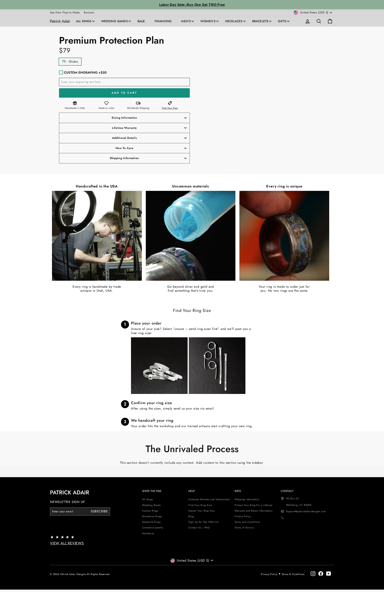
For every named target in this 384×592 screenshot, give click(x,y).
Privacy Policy (243, 516)
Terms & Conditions (293, 574)
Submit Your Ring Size (201, 511)
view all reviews (67, 543)
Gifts (282, 21)
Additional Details (124, 138)
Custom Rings (150, 511)
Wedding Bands (114, 21)
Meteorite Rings (151, 522)
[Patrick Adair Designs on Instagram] (313, 573)
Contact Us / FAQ (198, 527)
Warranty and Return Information (254, 511)
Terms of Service (244, 527)
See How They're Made (65, 12)
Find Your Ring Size (200, 505)
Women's (207, 21)
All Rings (84, 21)
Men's (186, 21)
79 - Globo (70, 61)
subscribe (99, 511)
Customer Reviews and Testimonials (209, 499)
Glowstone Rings (152, 516)
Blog (191, 516)
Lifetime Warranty (124, 128)
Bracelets (260, 21)
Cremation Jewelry (152, 527)
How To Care (124, 148)
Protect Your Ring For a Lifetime (253, 505)
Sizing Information (124, 118)
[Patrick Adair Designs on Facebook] (320, 573)
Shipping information (124, 158)
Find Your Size (170, 108)
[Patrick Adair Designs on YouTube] (328, 573)
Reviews (89, 12)
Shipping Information (247, 499)
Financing (163, 21)
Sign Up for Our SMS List (203, 522)
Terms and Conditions (247, 522)
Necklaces (234, 21)
